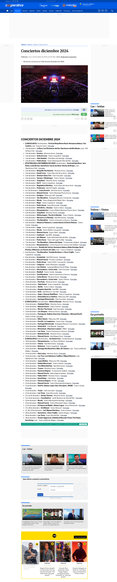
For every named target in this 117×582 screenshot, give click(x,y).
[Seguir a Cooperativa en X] (15, 1)
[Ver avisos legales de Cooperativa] (99, 12)
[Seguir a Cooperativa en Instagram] (17, 1)
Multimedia (58, 11)
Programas (67, 11)
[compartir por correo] (82, 119)
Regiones (32, 11)
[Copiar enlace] (85, 119)
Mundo (39, 11)
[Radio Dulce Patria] (43, 5)
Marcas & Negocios (77, 11)
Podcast (51, 11)
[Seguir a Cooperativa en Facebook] (13, 1)
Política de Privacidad (55, 498)
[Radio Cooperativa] (69, 5)
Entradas (51, 146)
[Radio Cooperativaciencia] (55, 5)
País (11, 11)
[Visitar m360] (102, 12)
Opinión (45, 11)
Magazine (17, 11)
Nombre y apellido (42, 485)
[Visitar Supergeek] (106, 12)
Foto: (23, 67)
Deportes (24, 11)
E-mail (39, 489)
